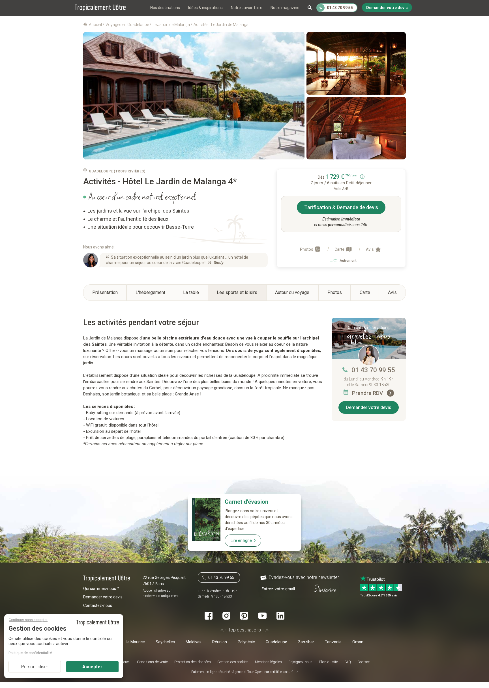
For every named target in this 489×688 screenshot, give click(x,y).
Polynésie (246, 641)
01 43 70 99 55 (373, 370)
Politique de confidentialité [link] (30, 653)
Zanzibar (306, 641)
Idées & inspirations (205, 7)
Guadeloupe (276, 641)
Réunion (219, 641)
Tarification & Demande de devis (341, 207)
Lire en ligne (241, 540)
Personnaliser (34, 666)
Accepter (92, 666)
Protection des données (192, 661)
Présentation (105, 292)
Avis (370, 249)
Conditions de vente (152, 661)
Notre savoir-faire (246, 7)
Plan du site (328, 661)
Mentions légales (268, 661)
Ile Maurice (135, 641)
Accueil (124, 661)
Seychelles (165, 641)
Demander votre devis (368, 407)
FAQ (347, 661)
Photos (307, 249)
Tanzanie (333, 641)
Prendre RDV (368, 393)
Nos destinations (165, 7)
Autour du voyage (292, 292)
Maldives (193, 641)
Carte (339, 249)
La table (191, 292)
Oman (357, 641)
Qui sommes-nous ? (101, 588)
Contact (363, 661)
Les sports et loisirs (237, 292)
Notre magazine (285, 7)
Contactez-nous (97, 605)
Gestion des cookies (232, 661)
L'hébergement (150, 292)
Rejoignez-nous (300, 661)
